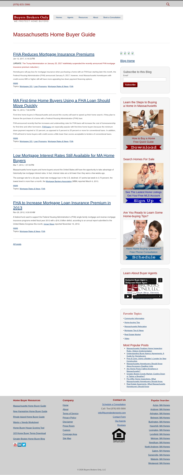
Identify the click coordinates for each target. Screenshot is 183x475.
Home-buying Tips (132, 322)
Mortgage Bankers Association (59, 181)
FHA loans (46, 127)
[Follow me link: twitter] (24, 446)
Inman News (49, 224)
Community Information (134, 318)
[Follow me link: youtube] (15, 446)
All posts (17, 244)
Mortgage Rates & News (58, 86)
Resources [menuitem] (83, 17)
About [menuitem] (95, 17)
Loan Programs (40, 86)
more (15, 83)
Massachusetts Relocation (135, 326)
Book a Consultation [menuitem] (111, 17)
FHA (71, 86)
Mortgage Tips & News (134, 330)
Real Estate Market (132, 334)
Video (126, 338)
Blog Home (127, 60)
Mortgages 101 (26, 86)
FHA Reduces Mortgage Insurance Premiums (53, 54)
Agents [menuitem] (70, 17)
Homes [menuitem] (59, 17)
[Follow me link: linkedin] (19, 446)
